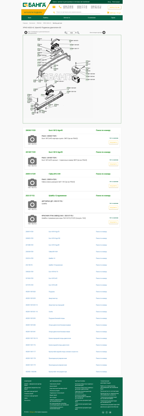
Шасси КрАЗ (53, 386)
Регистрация (116, 2)
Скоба (51, 311)
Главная (25, 23)
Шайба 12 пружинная (58, 196)
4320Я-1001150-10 (32, 338)
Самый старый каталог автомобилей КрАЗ (57, 400)
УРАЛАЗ (39, 23)
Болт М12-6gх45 (56, 130)
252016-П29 (29, 258)
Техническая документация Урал (83, 401)
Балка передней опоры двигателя (60, 338)
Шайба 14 (52, 258)
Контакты (27, 400)
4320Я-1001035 (31, 318)
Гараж (113, 17)
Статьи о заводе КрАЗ (31, 396)
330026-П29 (29, 271)
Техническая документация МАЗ (83, 408)
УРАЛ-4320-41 (47, 23)
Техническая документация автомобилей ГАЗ (108, 401)
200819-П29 (29, 231)
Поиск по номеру (103, 130)
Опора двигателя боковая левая (59, 331)
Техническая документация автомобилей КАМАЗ (108, 397)
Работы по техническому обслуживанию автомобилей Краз (109, 387)
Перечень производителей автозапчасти (83, 392)
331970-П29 (29, 285)
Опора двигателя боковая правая (60, 325)
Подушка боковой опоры (57, 318)
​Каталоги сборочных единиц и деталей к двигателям (84, 388)
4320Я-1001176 (31, 345)
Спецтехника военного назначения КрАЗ (56, 407)
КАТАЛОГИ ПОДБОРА (33, 12)
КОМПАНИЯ (27, 381)
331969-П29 (29, 278)
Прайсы (45, 17)
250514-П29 (30, 174)
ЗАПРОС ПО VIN (114, 7)
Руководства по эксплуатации (109, 391)
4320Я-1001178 (31, 358)
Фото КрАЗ (53, 397)
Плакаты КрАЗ (28, 393)
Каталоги (32, 23)
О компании (92, 17)
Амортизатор (53, 298)
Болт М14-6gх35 (56, 152)
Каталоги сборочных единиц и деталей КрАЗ (84, 384)
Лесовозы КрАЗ (54, 390)
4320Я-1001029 (31, 298)
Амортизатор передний (56, 305)
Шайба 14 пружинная (56, 265)
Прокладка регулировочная (58, 358)
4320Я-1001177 (31, 351)
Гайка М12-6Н (54, 174)
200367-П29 (30, 130)
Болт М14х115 (53, 271)
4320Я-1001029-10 (32, 305)
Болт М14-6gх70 (54, 231)
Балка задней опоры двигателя (59, 345)
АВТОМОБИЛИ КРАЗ (56, 381)
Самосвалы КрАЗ (55, 384)
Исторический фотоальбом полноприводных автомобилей (59, 404)
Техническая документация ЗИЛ (110, 404)
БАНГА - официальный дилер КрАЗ (32, 384)
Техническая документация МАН (83, 404)
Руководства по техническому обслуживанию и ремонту (109, 394)
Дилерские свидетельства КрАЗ (32, 388)
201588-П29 (29, 245)
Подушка (52, 291)
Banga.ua (32, 412)
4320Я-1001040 (31, 325)
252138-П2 (29, 265)
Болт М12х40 (53, 285)
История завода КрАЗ (31, 391)
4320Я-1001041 (31, 331)
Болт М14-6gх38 (54, 245)
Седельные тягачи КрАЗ (57, 393)
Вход (109, 2)
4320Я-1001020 (31, 291)
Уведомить (113, 142)
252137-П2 (30, 196)
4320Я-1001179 (31, 365)
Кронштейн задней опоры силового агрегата (63, 351)
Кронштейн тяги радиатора (58, 371)
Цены (26, 398)
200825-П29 (29, 238)
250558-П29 (29, 251)
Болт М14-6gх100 (54, 238)
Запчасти (67, 17)
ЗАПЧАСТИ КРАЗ (80, 381)
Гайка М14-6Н (53, 251)
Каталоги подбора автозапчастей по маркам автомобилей (83, 396)
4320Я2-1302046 (31, 371)
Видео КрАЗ (53, 395)
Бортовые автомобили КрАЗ (58, 388)
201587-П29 (30, 152)
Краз (29, 17)
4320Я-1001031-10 (32, 311)
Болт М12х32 (53, 278)
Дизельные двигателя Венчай (109, 407)
